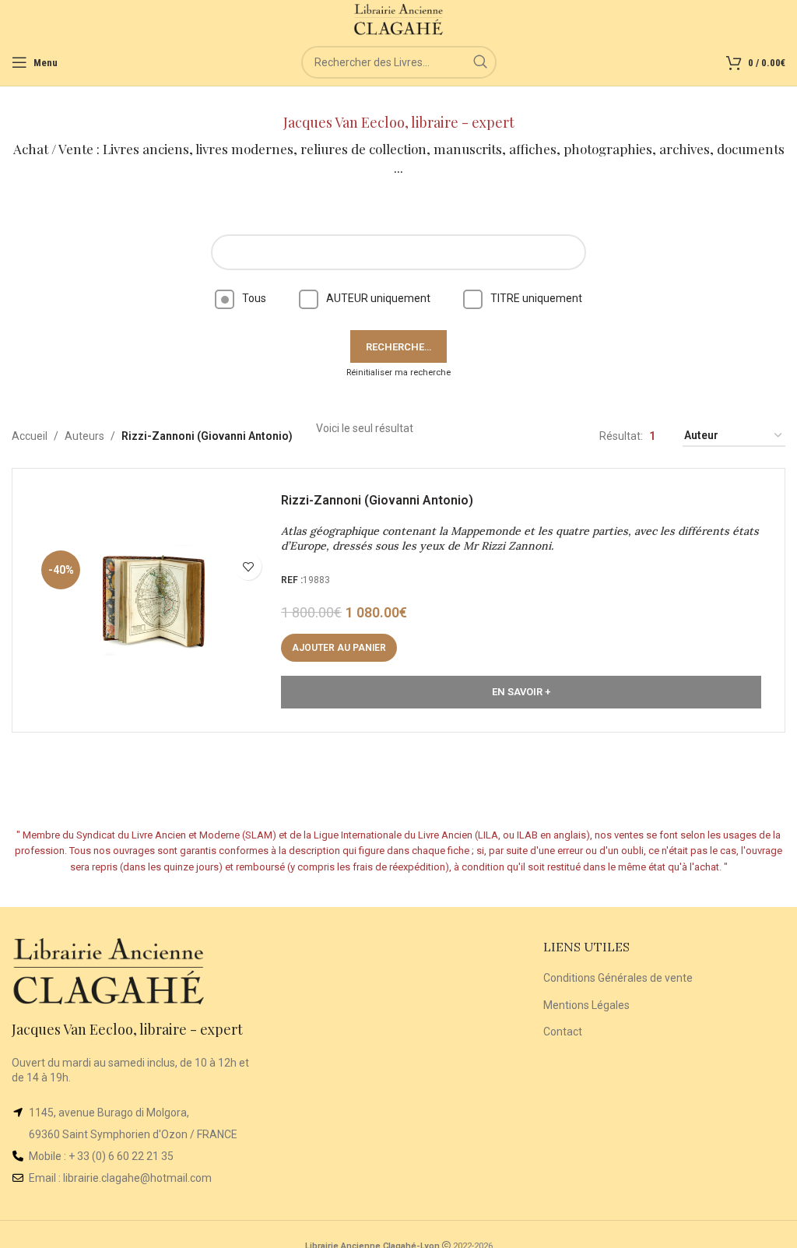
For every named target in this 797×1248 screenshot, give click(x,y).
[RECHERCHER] (480, 62)
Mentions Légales (586, 1005)
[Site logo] (398, 18)
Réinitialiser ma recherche (398, 372)
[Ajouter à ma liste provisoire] (248, 566)
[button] (339, 648)
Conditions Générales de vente (618, 978)
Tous (254, 298)
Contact (562, 1031)
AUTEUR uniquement (378, 298)
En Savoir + (521, 692)
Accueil (29, 436)
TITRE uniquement (536, 298)
